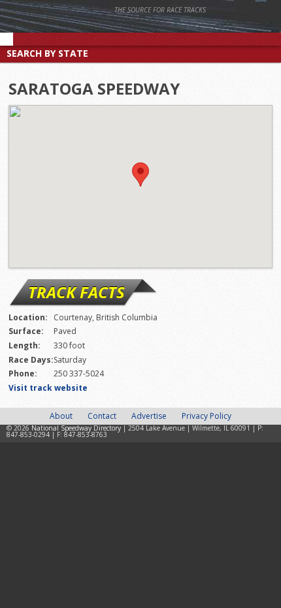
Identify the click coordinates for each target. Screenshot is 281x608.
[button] (140, 174)
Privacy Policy (206, 415)
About (61, 415)
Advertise (149, 415)
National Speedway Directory (127, 27)
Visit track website (48, 387)
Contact (102, 415)
